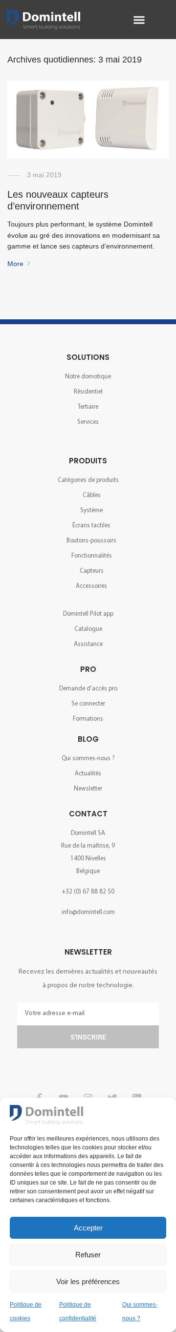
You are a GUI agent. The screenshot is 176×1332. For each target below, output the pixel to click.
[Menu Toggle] (138, 20)
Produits (88, 461)
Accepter (88, 1228)
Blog (88, 739)
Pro (88, 669)
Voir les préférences (88, 1281)
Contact (88, 814)
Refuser (88, 1254)
